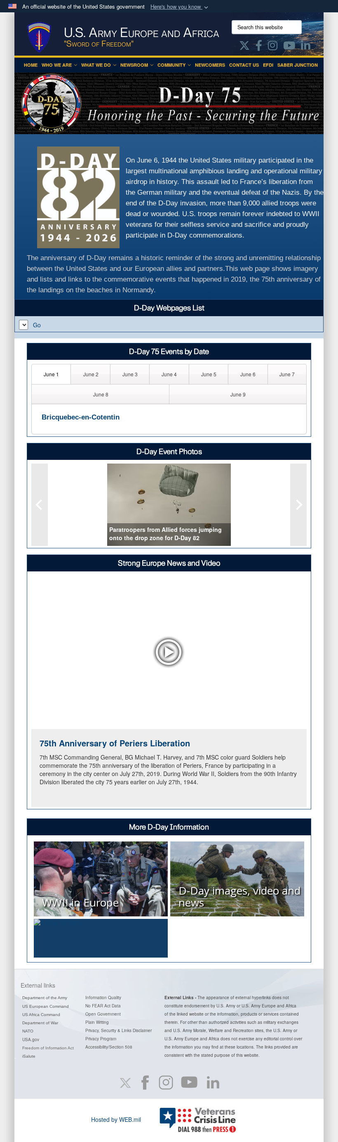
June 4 (169, 374)
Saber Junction (297, 65)
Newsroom (134, 65)
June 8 (100, 394)
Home (31, 65)
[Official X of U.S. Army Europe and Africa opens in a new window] (244, 47)
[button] (180, 6)
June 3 (130, 374)
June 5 (208, 374)
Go (37, 325)
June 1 (51, 374)
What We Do (96, 65)
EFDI (268, 65)
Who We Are (57, 65)
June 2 (91, 374)
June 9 (238, 394)
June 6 (248, 374)
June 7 (287, 374)
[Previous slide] (39, 505)
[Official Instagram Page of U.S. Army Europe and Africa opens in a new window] (272, 47)
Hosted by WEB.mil (116, 1119)
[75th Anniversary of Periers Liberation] (169, 652)
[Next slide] (298, 505)
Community (171, 65)
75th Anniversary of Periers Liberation (115, 743)
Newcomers (210, 65)
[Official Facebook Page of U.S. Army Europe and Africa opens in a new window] (259, 47)
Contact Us (244, 65)
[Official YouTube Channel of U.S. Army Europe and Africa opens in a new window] (289, 47)
